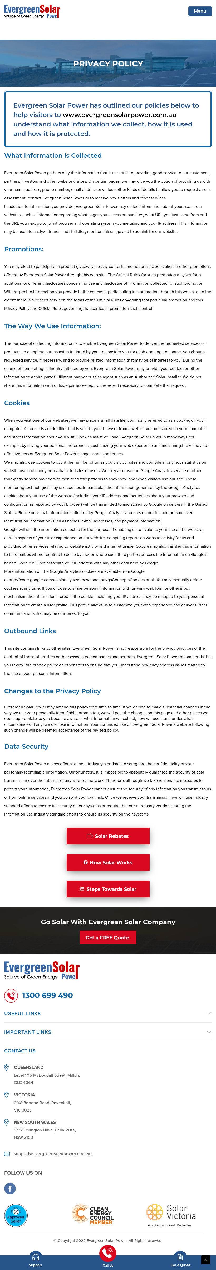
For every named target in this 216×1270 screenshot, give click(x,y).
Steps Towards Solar (111, 889)
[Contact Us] (36, 1258)
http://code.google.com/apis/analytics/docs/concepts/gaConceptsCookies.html (81, 580)
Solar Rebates (112, 836)
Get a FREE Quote (107, 937)
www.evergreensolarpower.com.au (119, 114)
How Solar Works (111, 862)
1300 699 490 (47, 995)
